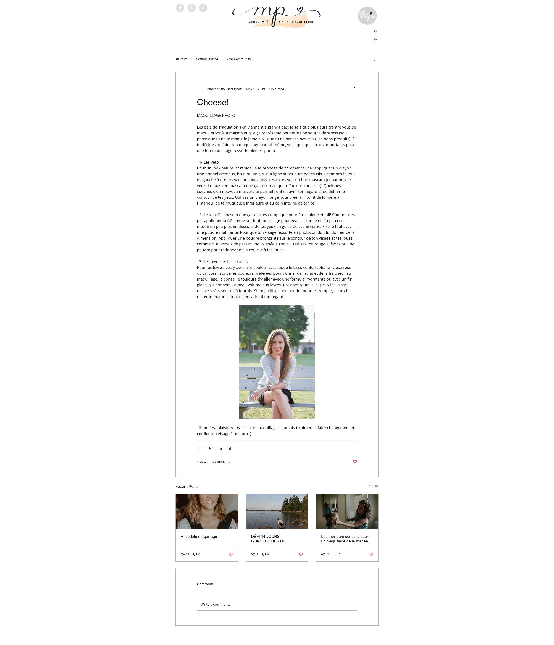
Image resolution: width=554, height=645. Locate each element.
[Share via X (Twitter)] (210, 448)
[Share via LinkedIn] (220, 448)
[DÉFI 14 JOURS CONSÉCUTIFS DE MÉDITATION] (277, 511)
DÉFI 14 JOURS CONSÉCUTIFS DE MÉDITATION (268, 538)
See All (374, 486)
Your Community (239, 59)
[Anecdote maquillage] (207, 511)
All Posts (181, 59)
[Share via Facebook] (199, 448)
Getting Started (207, 59)
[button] (186, 36)
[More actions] (354, 88)
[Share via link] (231, 448)
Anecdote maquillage (199, 536)
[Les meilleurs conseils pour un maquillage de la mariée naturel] (347, 511)
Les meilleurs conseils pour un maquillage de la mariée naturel (344, 538)
